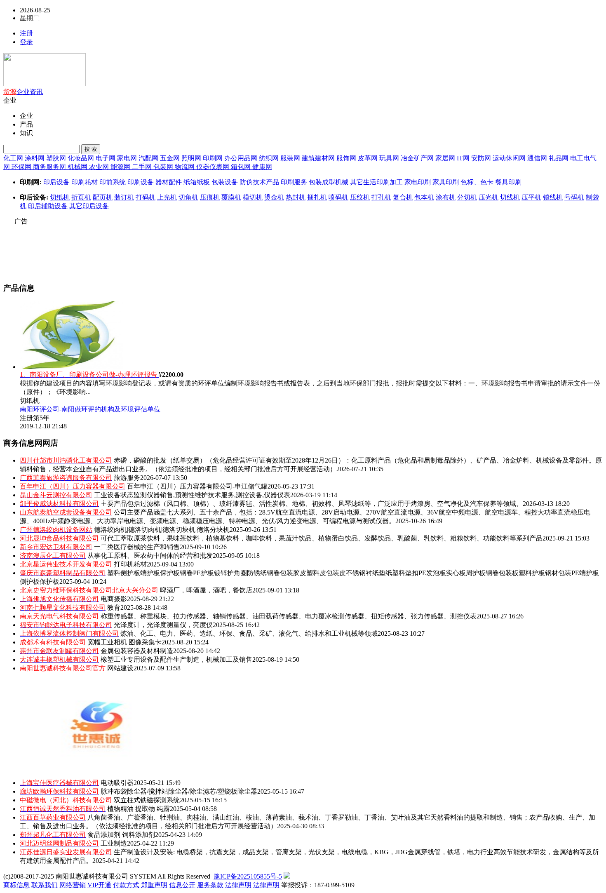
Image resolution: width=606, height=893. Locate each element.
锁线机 (553, 197)
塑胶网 (57, 158)
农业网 (99, 166)
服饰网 (347, 158)
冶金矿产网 (418, 158)
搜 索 (91, 149)
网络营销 (72, 884)
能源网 (121, 166)
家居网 (446, 158)
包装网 (164, 166)
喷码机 (338, 197)
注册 (26, 33)
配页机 (103, 197)
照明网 (192, 158)
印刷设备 (140, 182)
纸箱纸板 (196, 182)
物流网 (185, 166)
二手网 (142, 166)
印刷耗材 (84, 182)
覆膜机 (231, 197)
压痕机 (210, 197)
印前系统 (112, 182)
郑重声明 (154, 884)
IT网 (464, 158)
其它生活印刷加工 (376, 182)
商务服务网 (50, 166)
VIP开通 (99, 884)
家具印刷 (445, 182)
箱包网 (241, 166)
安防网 (482, 158)
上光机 (167, 197)
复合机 (403, 197)
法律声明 (238, 884)
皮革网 (368, 158)
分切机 (467, 197)
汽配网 (149, 158)
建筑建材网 (319, 158)
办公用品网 (241, 158)
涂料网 (35, 158)
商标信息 (16, 884)
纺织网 (269, 158)
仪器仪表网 (213, 166)
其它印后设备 (89, 205)
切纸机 (60, 197)
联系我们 (44, 884)
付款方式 (126, 884)
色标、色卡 (476, 182)
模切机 (253, 197)
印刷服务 (294, 182)
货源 (9, 91)
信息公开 (182, 884)
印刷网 (213, 158)
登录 (26, 41)
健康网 (262, 166)
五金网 (170, 158)
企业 (23, 91)
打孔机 (381, 197)
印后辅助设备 (48, 205)
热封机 (295, 197)
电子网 (106, 158)
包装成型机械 (328, 182)
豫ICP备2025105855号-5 (248, 876)
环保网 (22, 166)
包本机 (424, 197)
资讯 (36, 91)
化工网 (14, 158)
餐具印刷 (508, 182)
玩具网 (390, 158)
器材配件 (168, 182)
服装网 (291, 158)
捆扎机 (317, 197)
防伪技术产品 (259, 182)
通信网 (538, 158)
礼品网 (559, 158)
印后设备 (56, 182)
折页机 (81, 197)
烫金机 (274, 197)
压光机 (488, 197)
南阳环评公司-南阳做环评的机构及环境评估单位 (90, 409)
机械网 (78, 166)
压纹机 (360, 197)
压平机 (531, 197)
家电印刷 (417, 182)
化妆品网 (82, 158)
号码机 (574, 197)
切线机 (510, 197)
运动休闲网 (510, 158)
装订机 (124, 197)
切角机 (188, 197)
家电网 (128, 158)
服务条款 (210, 884)
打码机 (145, 197)
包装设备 (224, 182)
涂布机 (446, 197)
